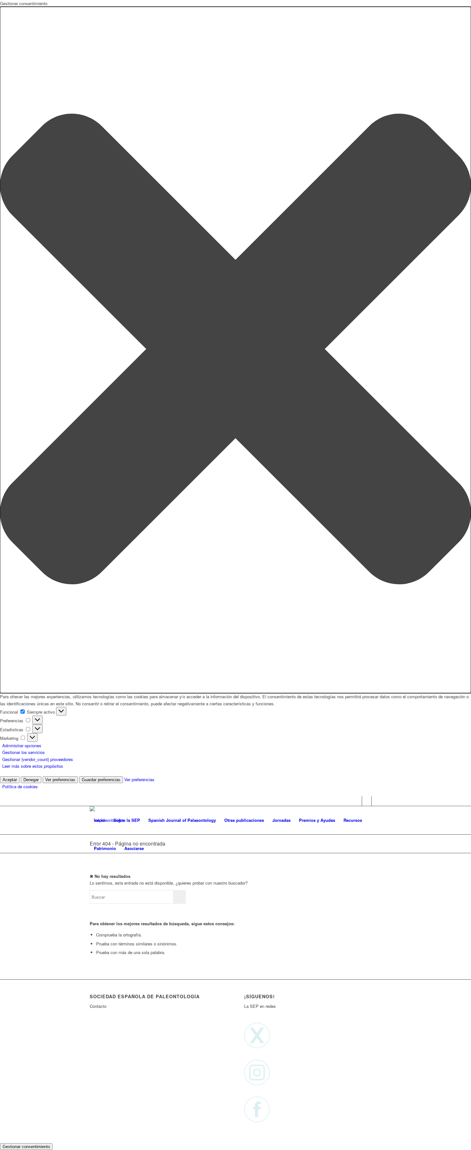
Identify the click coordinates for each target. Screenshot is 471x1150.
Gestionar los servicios (23, 752)
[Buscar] (154, 848)
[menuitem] (99, 820)
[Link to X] (357, 801)
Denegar (31, 779)
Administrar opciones (21, 745)
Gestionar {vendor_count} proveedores (37, 759)
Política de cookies (20, 786)
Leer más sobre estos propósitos (32, 766)
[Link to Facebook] (376, 801)
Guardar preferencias (101, 779)
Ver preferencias (60, 779)
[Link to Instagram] (366, 801)
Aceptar (10, 779)
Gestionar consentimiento (26, 1146)
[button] (235, 350)
